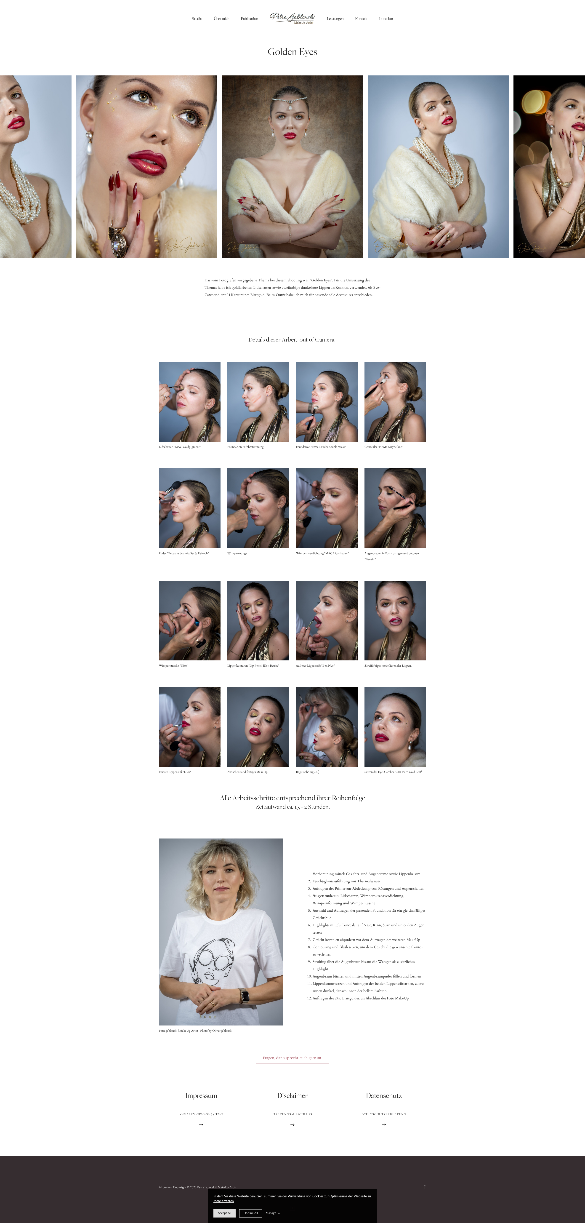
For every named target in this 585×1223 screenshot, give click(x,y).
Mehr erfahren (223, 1201)
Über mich (221, 18)
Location (386, 18)
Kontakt (361, 18)
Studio (197, 18)
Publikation (249, 18)
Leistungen (335, 18)
